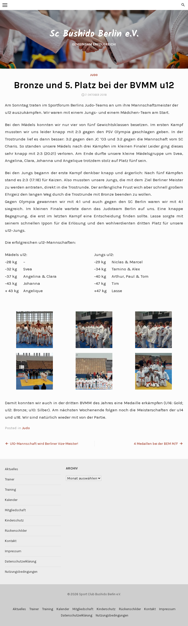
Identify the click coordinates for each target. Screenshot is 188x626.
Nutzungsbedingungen (21, 571)
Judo (94, 75)
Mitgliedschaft (15, 510)
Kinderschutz (14, 520)
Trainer (9, 479)
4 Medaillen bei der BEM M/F (156, 444)
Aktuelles (11, 469)
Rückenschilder (16, 530)
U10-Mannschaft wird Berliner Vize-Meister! (44, 444)
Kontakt (10, 541)
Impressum (13, 551)
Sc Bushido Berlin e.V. (94, 34)
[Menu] (5, 5)
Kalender (11, 500)
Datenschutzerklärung (20, 561)
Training (10, 489)
